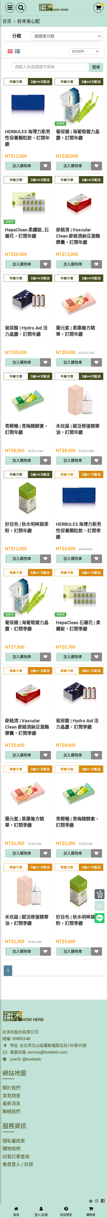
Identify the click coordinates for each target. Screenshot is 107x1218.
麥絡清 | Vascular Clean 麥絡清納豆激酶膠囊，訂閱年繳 (78, 236)
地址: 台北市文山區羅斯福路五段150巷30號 (48, 1045)
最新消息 (11, 1103)
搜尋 (96, 67)
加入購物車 (22, 166)
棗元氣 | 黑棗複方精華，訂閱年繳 (75, 331)
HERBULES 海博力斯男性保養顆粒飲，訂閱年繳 (27, 138)
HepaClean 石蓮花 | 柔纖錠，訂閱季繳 (78, 625)
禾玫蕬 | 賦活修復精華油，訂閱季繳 (27, 920)
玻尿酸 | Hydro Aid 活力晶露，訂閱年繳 (26, 331)
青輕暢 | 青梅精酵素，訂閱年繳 (27, 429)
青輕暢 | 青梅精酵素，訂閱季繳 (78, 822)
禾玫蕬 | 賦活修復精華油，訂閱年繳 (78, 429)
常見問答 (11, 1095)
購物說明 (11, 1148)
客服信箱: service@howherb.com (38, 1052)
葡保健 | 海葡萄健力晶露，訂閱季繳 (27, 625)
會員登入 (11, 1164)
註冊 (28, 1164)
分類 (16, 36)
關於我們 (11, 1087)
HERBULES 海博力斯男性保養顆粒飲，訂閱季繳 (78, 530)
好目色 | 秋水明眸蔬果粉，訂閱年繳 (27, 527)
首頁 (6, 21)
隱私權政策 (13, 1141)
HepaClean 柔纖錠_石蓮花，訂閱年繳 (27, 233)
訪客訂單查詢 (15, 1156)
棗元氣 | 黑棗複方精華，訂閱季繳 (24, 822)
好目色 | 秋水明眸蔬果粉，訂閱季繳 (78, 920)
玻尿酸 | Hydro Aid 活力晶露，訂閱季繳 (77, 724)
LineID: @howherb (24, 1059)
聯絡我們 (11, 1111)
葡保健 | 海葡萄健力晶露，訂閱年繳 (78, 134)
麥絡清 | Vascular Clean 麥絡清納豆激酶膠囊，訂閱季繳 (27, 727)
